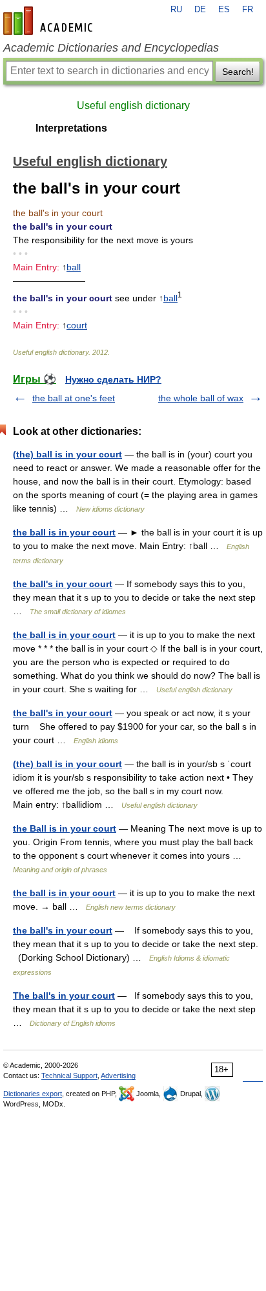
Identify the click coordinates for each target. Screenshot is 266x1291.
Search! (238, 71)
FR (247, 9)
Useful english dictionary (133, 105)
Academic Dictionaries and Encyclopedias (111, 47)
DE (200, 9)
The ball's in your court (64, 995)
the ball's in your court (62, 584)
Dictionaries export (32, 1093)
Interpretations (71, 128)
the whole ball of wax (200, 398)
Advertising (118, 1075)
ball (73, 267)
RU (176, 9)
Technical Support (69, 1075)
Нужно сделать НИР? (113, 379)
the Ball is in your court (64, 828)
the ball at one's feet (73, 398)
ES (224, 9)
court (76, 325)
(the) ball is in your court (67, 454)
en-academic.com (49, 20)
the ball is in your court (64, 532)
